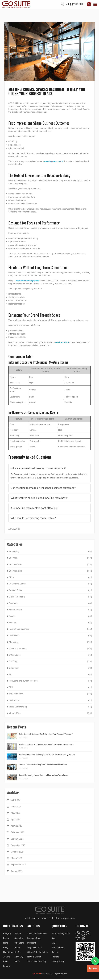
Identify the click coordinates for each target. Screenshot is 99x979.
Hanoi (17, 947)
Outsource (13, 668)
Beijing (6, 938)
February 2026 (17, 832)
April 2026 (15, 819)
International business (19, 629)
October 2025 (17, 852)
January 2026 (17, 839)
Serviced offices (16, 694)
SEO (11, 687)
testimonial (14, 700)
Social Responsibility (36, 961)
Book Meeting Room (60, 933)
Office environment (17, 648)
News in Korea (57, 947)
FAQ (53, 943)
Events (12, 616)
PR (10, 674)
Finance (12, 622)
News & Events (34, 957)
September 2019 (18, 864)
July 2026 (15, 800)
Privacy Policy (57, 961)
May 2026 (15, 813)
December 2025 (18, 845)
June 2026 (16, 806)
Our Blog (13, 661)
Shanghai (18, 938)
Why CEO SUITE (34, 947)
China (11, 577)
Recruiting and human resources (23, 681)
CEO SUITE (36, 974)
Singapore (19, 943)
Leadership (14, 635)
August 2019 (17, 871)
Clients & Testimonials (37, 952)
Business (13, 558)
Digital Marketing (17, 597)
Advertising (14, 551)
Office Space (14, 655)
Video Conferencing (18, 707)
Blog (53, 938)
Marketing (13, 642)
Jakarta (6, 957)
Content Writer (15, 590)
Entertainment (15, 609)
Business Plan (15, 564)
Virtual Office (15, 713)
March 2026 (16, 826)
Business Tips (15, 571)
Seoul (17, 961)
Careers (54, 952)
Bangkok (7, 933)
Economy (13, 603)
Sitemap (55, 957)
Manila (17, 933)
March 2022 (16, 858)
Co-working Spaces (17, 584)
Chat (94, 968)
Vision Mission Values (37, 933)
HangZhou (8, 952)
